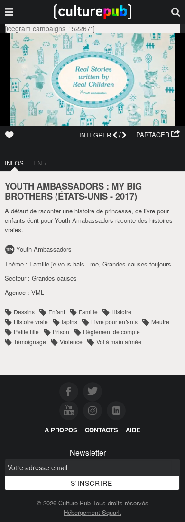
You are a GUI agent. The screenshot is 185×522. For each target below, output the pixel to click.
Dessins (24, 312)
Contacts (101, 429)
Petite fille (26, 332)
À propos (61, 429)
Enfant (56, 312)
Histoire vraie (31, 322)
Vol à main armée (118, 342)
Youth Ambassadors (44, 249)
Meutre (160, 322)
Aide (133, 429)
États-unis (83, 196)
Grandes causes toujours (136, 263)
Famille (88, 312)
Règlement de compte (111, 332)
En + (40, 162)
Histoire (121, 312)
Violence (71, 342)
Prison (61, 332)
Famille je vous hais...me (64, 263)
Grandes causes (54, 278)
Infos (14, 162)
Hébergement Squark (92, 512)
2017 (124, 196)
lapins (69, 322)
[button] (158, 134)
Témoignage (30, 342)
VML (37, 292)
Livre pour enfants (114, 322)
